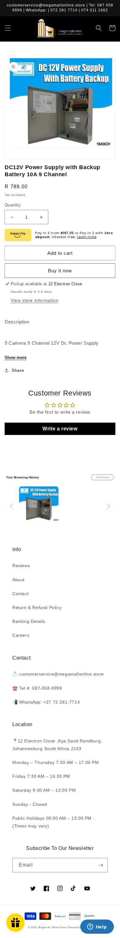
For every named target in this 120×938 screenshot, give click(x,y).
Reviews (21, 565)
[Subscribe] (100, 865)
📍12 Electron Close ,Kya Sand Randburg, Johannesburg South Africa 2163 (57, 744)
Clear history (102, 477)
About (18, 579)
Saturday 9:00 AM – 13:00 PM (44, 790)
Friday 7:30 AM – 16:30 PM (41, 776)
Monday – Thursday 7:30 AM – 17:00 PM (55, 762)
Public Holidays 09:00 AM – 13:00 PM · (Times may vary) (53, 822)
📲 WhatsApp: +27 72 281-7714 (46, 702)
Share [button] (18, 370)
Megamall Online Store (52, 927)
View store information (34, 300)
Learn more (86, 236)
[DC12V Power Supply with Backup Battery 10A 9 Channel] (38, 506)
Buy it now (60, 270)
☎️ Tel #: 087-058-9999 (37, 688)
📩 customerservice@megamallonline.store (58, 674)
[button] (7, 28)
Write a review (59, 428)
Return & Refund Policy (37, 607)
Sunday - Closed (29, 804)
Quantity (13, 205)
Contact (20, 593)
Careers (20, 635)
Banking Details (28, 621)
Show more (15, 357)
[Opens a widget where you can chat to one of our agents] (97, 927)
